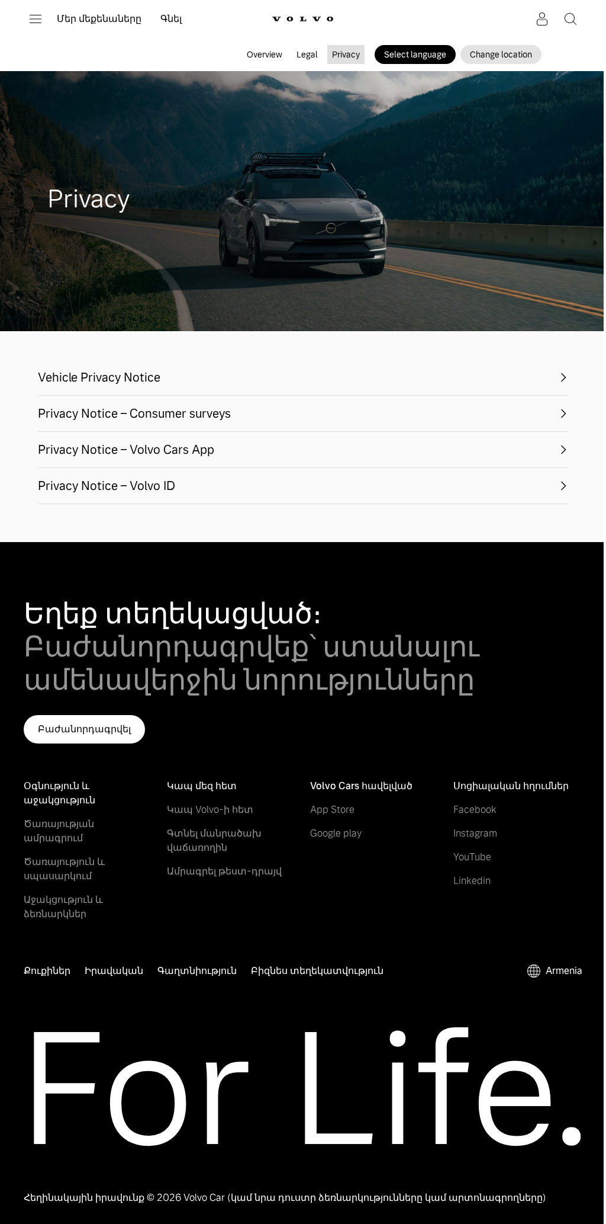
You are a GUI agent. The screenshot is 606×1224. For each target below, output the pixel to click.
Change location (501, 54)
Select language (415, 54)
